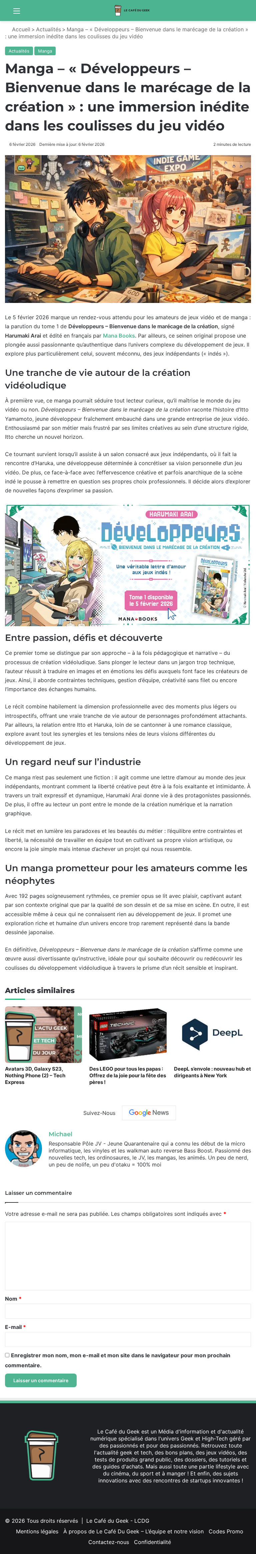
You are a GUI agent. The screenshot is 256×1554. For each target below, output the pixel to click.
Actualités (48, 29)
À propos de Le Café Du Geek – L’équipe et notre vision (133, 1531)
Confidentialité (152, 1542)
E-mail (15, 1327)
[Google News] (149, 1113)
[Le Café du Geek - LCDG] (132, 10)
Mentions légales (37, 1531)
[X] (61, 1175)
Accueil (20, 29)
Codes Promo (226, 1531)
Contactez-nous (108, 1542)
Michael (60, 1134)
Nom (13, 1298)
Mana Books (119, 335)
